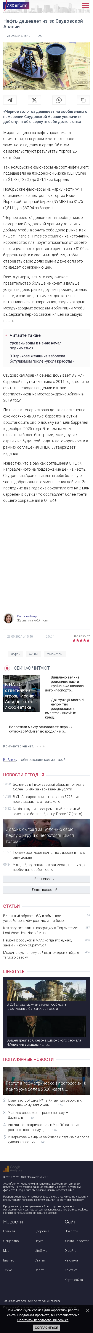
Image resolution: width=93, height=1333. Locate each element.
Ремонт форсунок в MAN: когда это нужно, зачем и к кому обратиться (46, 942)
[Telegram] (10, 100)
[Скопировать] (83, 100)
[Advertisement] (46, 562)
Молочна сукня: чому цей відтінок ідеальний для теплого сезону (46, 955)
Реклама (71, 1260)
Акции (33, 654)
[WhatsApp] (59, 100)
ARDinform (9, 1183)
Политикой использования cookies (43, 1320)
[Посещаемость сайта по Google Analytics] (12, 1169)
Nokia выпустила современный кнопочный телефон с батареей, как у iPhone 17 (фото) (47, 811)
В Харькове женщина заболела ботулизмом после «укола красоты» (42, 358)
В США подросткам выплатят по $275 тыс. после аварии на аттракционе (46, 799)
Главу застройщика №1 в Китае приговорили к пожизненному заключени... (45, 1102)
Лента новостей (44, 890)
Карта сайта (74, 1280)
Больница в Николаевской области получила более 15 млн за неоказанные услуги (48, 786)
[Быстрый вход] (76, 5)
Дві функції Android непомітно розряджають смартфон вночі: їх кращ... (64, 708)
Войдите (9, 760)
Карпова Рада (27, 616)
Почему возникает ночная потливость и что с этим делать (49, 854)
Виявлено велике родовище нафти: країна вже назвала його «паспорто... (64, 683)
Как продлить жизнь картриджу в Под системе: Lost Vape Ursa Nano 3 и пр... (46, 930)
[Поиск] (66, 5)
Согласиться (46, 1327)
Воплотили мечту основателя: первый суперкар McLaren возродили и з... (40, 729)
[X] (34, 100)
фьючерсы (55, 654)
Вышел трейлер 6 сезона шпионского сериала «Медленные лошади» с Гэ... (44, 1042)
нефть (15, 654)
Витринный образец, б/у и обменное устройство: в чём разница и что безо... (46, 918)
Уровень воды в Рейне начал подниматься (35, 345)
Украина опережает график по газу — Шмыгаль (38, 1115)
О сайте (70, 1251)
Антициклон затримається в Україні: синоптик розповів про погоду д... (43, 1127)
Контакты (72, 1270)
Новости (71, 1231)
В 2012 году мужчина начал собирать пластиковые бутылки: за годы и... (37, 1006)
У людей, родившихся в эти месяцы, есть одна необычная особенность (49, 867)
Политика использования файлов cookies (30, 1212)
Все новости (44, 879)
